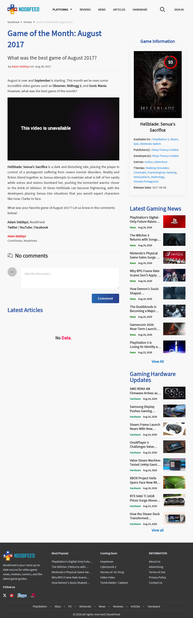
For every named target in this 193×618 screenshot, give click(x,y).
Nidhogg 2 (74, 86)
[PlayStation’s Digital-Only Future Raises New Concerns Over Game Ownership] (174, 227)
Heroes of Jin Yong (112, 572)
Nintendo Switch (150, 144)
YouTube (26, 227)
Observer (59, 86)
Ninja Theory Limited (165, 150)
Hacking (171, 172)
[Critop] (33, 595)
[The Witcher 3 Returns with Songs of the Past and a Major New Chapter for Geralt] (174, 245)
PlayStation (40, 606)
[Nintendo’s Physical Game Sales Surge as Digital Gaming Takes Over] (174, 263)
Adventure (160, 162)
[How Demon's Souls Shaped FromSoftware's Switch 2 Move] (174, 298)
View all (158, 530)
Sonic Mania (97, 86)
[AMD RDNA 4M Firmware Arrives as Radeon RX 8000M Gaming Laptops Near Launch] (174, 398)
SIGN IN (179, 9)
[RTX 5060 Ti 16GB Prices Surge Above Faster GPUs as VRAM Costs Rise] (174, 505)
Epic (136, 144)
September (42, 80)
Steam (174, 139)
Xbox (58, 606)
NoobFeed (13, 22)
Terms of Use (157, 572)
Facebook (41, 227)
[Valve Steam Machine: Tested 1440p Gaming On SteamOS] (174, 470)
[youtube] (11, 595)
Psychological (156, 172)
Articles (119, 9)
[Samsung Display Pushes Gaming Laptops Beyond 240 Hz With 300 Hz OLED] (174, 416)
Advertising (156, 567)
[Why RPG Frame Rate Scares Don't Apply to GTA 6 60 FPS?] (174, 280)
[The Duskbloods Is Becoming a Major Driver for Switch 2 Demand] (174, 316)
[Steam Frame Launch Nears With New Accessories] (174, 434)
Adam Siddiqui (21, 66)
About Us (154, 561)
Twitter (13, 227)
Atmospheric (142, 177)
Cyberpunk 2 (108, 567)
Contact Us (155, 582)
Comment (105, 298)
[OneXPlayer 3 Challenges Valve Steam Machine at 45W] (174, 452)
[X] (4, 595)
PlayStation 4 (160, 139)
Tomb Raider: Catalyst (114, 582)
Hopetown (106, 561)
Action (149, 162)
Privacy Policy (157, 577)
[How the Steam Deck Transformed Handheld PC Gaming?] (174, 523)
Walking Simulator (157, 168)
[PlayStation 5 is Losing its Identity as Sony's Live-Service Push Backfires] (174, 352)
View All (158, 361)
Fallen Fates (107, 577)
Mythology (157, 177)
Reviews (85, 9)
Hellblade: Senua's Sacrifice (27, 167)
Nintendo (85, 606)
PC (70, 606)
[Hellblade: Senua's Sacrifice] (158, 117)
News (102, 9)
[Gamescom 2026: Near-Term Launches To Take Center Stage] (174, 334)
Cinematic (140, 172)
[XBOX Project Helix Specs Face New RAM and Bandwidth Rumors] (174, 487)
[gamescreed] (22, 595)
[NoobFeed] (24, 9)
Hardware (140, 9)
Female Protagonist (146, 181)
